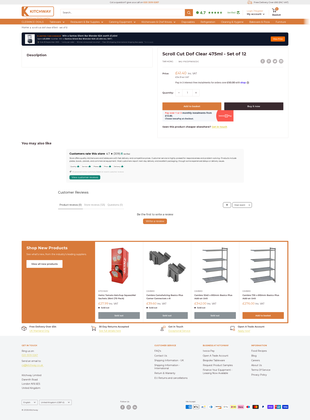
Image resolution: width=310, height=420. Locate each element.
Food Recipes (259, 350)
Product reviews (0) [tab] (70, 204)
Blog (254, 355)
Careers (255, 360)
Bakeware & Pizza (259, 22)
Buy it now (253, 106)
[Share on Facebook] (262, 61)
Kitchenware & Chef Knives (156, 22)
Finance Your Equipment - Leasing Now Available (217, 371)
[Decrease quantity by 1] (179, 92)
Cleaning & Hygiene (232, 22)
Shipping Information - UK (169, 360)
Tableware (55, 22)
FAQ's (157, 350)
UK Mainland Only (39, 330)
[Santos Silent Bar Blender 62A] (30, 39)
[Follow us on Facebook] (122, 407)
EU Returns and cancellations (170, 378)
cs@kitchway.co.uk (33, 365)
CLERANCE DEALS (33, 22)
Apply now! (244, 330)
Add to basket (192, 106)
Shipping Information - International (167, 367)
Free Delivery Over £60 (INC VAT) (271, 2)
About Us (256, 365)
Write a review (155, 221)
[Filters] (227, 205)
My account (254, 14)
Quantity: (167, 92)
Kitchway (103, 291)
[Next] (287, 282)
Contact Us (160, 355)
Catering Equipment (120, 22)
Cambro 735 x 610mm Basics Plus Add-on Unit (261, 297)
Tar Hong (167, 61)
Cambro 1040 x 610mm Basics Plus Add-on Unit (213, 297)
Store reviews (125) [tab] (94, 204)
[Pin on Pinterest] (269, 61)
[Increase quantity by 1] (196, 92)
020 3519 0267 (151, 2)
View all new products (44, 263)
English (26, 402)
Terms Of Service (260, 369)
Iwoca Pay (209, 350)
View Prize (278, 39)
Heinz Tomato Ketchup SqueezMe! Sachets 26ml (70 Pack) (117, 297)
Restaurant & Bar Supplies (85, 22)
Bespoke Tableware (214, 360)
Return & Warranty (164, 373)
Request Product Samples (218, 365)
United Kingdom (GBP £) (52, 402)
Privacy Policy (259, 374)
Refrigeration (208, 22)
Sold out (119, 315)
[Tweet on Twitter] (275, 61)
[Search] (189, 12)
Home (25, 27)
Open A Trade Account (215, 355)
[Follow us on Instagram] (128, 407)
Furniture (281, 22)
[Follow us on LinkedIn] (135, 407)
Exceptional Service (179, 330)
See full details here (110, 330)
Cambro (150, 291)
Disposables (188, 22)
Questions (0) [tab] (115, 204)
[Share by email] (281, 61)
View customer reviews (85, 177)
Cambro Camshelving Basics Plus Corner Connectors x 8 (164, 297)
